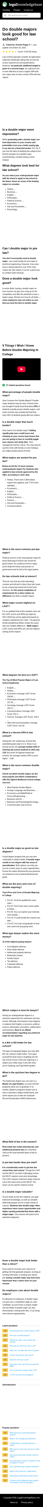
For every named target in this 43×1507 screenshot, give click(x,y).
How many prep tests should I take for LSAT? (24, 1456)
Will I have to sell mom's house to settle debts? (24, 1450)
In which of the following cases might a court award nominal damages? (24, 1481)
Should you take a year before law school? (22, 1341)
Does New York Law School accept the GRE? (24, 1365)
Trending (6, 10)
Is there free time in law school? (22, 1355)
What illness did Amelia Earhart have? (24, 1476)
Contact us (28, 10)
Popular (16, 10)
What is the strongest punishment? (23, 1439)
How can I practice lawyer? (20, 1335)
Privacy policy (27, 1502)
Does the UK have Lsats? (19, 1360)
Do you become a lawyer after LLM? (23, 1370)
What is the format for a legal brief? (23, 1471)
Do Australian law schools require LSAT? (25, 1331)
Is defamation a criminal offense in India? (23, 1444)
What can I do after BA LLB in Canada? (24, 1350)
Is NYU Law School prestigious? (22, 1375)
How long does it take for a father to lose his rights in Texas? (25, 1462)
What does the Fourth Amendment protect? (23, 1434)
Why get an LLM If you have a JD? (23, 1346)
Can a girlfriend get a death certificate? (24, 1467)
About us (14, 1502)
